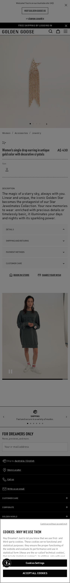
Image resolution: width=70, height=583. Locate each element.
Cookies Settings (35, 562)
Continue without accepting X (53, 524)
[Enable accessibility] (6, 563)
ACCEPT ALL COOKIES (35, 573)
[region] (35, 551)
